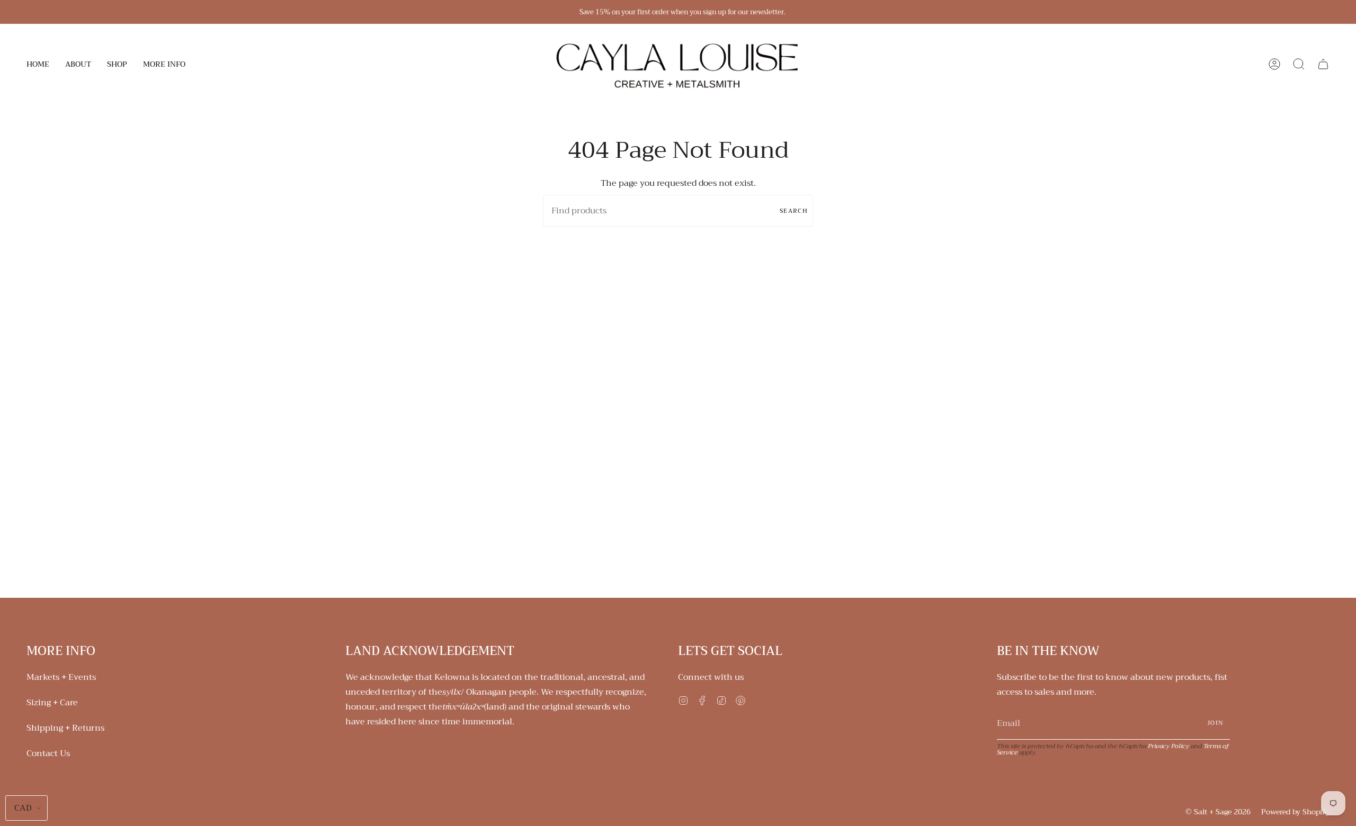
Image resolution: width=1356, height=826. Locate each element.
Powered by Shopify (1295, 811)
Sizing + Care (52, 702)
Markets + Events (61, 677)
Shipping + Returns (65, 728)
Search (794, 211)
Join (1215, 723)
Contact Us (48, 753)
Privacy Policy (1168, 746)
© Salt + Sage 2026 (1218, 811)
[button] (78, 64)
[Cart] (1323, 64)
